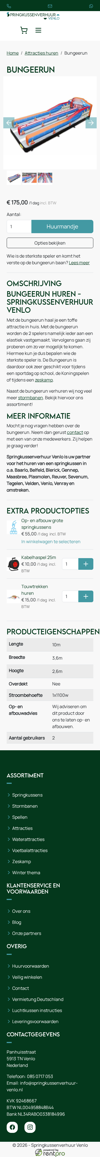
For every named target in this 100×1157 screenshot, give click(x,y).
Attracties (22, 828)
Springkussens (27, 795)
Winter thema (26, 872)
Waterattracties (28, 839)
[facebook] (12, 1127)
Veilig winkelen (27, 977)
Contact (20, 988)
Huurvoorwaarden (30, 966)
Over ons (21, 911)
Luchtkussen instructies (37, 1010)
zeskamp (44, 380)
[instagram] (30, 1127)
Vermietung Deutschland (37, 999)
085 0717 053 (40, 1076)
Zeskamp (21, 861)
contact (75, 432)
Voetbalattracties (30, 850)
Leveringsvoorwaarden (35, 1021)
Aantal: (14, 214)
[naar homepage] (33, 15)
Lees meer (79, 263)
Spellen (20, 817)
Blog (16, 922)
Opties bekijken (50, 243)
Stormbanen (25, 806)
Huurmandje (62, 226)
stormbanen (30, 398)
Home (13, 53)
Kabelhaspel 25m (38, 557)
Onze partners (26, 933)
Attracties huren (41, 53)
